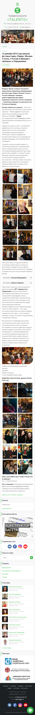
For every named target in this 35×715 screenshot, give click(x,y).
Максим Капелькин (15, 640)
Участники (6, 583)
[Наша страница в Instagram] (20, 546)
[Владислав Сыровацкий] (5, 636)
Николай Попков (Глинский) (17, 617)
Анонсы (5, 500)
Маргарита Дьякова (15, 587)
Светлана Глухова (14, 625)
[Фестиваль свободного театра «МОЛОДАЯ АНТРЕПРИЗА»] (17, 668)
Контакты (24, 688)
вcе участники (6, 648)
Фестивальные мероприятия (11, 571)
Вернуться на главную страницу (12, 495)
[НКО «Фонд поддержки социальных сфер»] (17, 659)
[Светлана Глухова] (5, 628)
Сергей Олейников (15, 594)
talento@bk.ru (26, 27)
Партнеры (6, 653)
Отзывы (4, 577)
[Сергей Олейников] (5, 598)
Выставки (6, 64)
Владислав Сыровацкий (16, 632)
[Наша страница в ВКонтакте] (10, 546)
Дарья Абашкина (14, 609)
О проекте (13, 686)
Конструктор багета (9, 514)
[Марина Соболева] (5, 605)
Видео (10, 688)
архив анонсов (6, 508)
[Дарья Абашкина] (5, 613)
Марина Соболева (15, 602)
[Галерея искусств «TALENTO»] (17, 8)
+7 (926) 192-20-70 (12, 27)
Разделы (5, 563)
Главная (5, 686)
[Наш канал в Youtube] (25, 546)
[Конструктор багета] (17, 518)
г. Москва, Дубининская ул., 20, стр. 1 (18, 24)
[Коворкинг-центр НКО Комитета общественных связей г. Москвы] (17, 676)
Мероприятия (6, 567)
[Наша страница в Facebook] (15, 546)
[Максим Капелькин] (5, 643)
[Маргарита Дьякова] (5, 590)
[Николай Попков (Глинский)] (5, 621)
